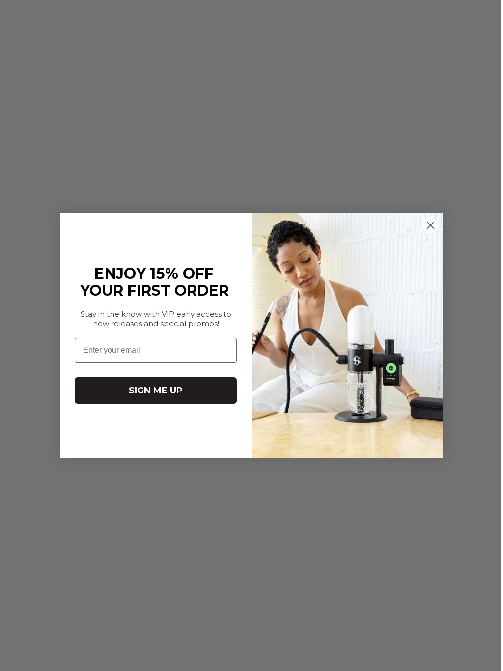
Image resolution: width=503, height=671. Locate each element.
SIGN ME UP (152, 390)
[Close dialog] (427, 225)
